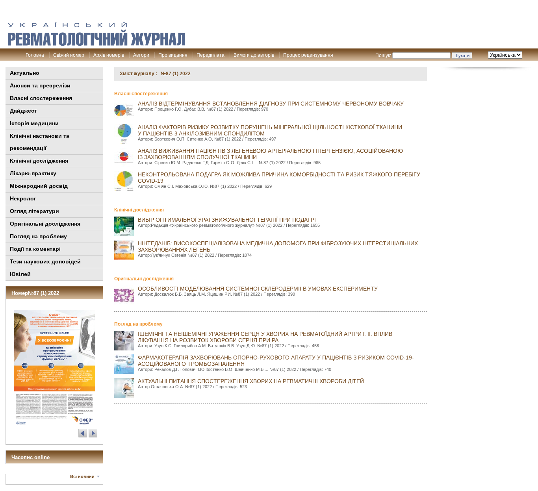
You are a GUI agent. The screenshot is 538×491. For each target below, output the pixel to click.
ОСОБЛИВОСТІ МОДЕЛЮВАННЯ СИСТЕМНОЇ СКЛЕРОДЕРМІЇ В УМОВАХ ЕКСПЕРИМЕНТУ (258, 288)
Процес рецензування (308, 55)
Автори (141, 55)
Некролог (23, 198)
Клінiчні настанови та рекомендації (39, 142)
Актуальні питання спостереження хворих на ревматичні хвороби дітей (251, 381)
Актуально (24, 73)
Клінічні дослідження (39, 160)
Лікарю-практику (33, 173)
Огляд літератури (34, 211)
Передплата (210, 55)
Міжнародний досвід (39, 186)
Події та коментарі (35, 249)
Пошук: (383, 55)
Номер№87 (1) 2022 (35, 293)
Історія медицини (34, 123)
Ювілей (20, 274)
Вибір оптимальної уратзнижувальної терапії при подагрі (227, 220)
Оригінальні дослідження (45, 223)
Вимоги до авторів (254, 55)
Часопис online (30, 457)
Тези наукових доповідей (45, 261)
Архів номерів (108, 55)
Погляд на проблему (38, 236)
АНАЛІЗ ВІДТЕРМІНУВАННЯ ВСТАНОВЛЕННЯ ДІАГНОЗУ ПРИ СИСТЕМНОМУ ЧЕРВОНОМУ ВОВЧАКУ (271, 103)
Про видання (172, 55)
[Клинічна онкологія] (96, 44)
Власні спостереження (41, 98)
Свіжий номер (68, 55)
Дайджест (23, 110)
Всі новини (82, 476)
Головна (35, 55)
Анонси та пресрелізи (40, 85)
